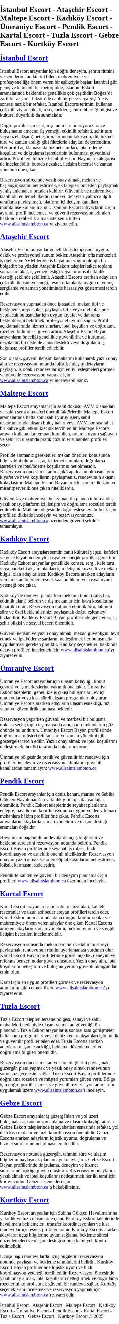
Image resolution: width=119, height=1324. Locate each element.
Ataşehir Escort (24, 236)
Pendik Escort (22, 781)
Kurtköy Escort (24, 1200)
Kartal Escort (21, 894)
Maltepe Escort (24, 393)
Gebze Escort (21, 1103)
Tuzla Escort (20, 1006)
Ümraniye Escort (27, 668)
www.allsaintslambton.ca (24, 223)
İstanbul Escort (24, 58)
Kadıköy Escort (24, 539)
